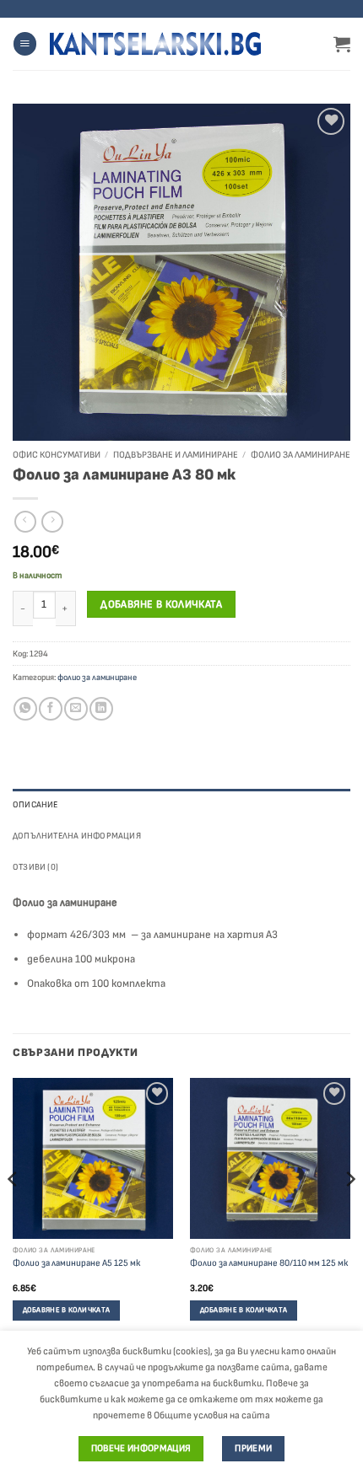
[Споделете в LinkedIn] (100, 709)
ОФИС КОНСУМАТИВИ (56, 454)
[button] (25, 44)
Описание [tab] (35, 804)
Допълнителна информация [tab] (77, 835)
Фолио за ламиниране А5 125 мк (76, 1262)
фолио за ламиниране (300, 454)
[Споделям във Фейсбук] (50, 709)
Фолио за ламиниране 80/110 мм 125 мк (269, 1262)
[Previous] (13, 1212)
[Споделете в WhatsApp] (25, 709)
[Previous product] (52, 522)
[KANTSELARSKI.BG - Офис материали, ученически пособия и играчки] (155, 44)
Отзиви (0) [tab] (35, 866)
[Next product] (25, 522)
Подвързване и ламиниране (175, 454)
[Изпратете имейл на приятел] (75, 709)
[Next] (349, 1212)
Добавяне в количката (161, 604)
